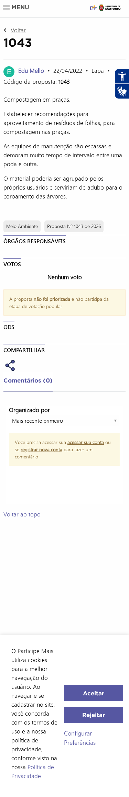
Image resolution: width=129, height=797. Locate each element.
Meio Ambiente (22, 226)
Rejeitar (93, 714)
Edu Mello (31, 70)
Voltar (18, 30)
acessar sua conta (85, 442)
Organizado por (29, 409)
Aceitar (93, 693)
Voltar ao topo (22, 514)
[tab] (28, 381)
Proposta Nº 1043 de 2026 (74, 226)
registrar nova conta (41, 449)
